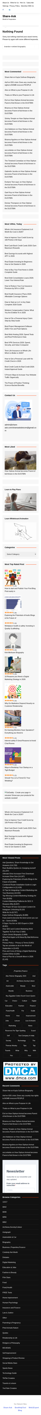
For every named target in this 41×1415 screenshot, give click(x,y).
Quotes (5, 1333)
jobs (7, 1021)
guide (33, 1011)
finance (33, 1006)
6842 (4, 1207)
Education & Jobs (9, 1267)
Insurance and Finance (11, 1308)
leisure (17, 1021)
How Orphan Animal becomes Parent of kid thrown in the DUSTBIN (18, 110)
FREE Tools (7, 1293)
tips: (25, 1045)
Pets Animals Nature (10, 1328)
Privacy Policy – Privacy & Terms (15, 943)
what (17, 1050)
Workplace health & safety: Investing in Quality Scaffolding (20, 627)
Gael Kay (8, 192)
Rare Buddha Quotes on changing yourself (19, 868)
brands (11, 991)
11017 (5, 1202)
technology (22, 1040)
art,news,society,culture (26, 981)
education (8, 1006)
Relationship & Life (10, 1338)
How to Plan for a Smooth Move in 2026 (18, 956)
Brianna (8, 108)
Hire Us (22, 3)
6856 (4, 1217)
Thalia (7, 95)
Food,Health (7, 1287)
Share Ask (9, 77)
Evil (6, 100)
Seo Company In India (26, 1035)
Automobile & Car (9, 1237)
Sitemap (5, 6)
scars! (33, 1031)
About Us (6, 3)
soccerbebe (9, 150)
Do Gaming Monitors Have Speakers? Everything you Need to (19, 731)
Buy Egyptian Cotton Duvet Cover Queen (20, 996)
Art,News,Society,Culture (12, 1227)
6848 (4, 1212)
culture (24, 1001)
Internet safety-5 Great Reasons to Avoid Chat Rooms (20, 742)
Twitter (6, 10)
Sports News (7, 1368)
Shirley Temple (10, 118)
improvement (30, 1016)
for (23, 1011)
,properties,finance (20, 971)
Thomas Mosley (11, 1045)
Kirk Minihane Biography (14, 652)
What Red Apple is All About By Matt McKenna (20, 937)
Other (5, 1318)
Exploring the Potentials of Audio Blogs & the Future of (20, 616)
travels (7, 1050)
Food (5, 1282)
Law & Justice (8, 1313)
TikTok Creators (9, 1378)
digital (34, 1001)
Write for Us (14, 3)
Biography (6, 1242)
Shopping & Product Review (13, 1358)
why (26, 1050)
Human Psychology (10, 1303)
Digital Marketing (9, 1262)
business (29, 991)
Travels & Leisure (9, 1383)
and (33, 976)
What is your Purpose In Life (22, 90)
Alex (6, 90)
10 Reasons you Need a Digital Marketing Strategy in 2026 (17, 678)
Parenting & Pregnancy (12, 1323)
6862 (4, 1222)
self (8, 1035)
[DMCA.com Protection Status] (21, 1071)
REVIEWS (7, 1348)
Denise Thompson (12, 203)
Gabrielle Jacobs (11, 171)
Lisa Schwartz (30, 1021)
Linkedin (9, 9)
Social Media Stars (10, 1363)
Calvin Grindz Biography (12, 934)
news (30, 1026)
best (33, 986)
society (8, 1040)
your (29, 1055)
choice (14, 1001)
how (18, 1016)
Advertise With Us (27, 6)
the (33, 1040)
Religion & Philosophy (11, 1343)
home (8, 1016)
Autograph (7, 1232)
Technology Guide (10, 1373)
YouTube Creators (10, 1388)
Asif (6, 82)
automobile (10, 986)
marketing (12, 1026)
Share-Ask (9, 16)
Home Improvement (10, 1298)
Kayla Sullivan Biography (25, 77)
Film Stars (6, 1277)
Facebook (3, 9)
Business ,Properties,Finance (14, 1247)
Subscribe (30, 3)
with (34, 1050)
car (6, 1001)
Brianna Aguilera (11, 140)
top (34, 1045)
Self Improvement (9, 1353)
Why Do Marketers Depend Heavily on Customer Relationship (19, 704)
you (11, 1055)
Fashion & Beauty (9, 1272)
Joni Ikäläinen (10, 129)
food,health (10, 1011)
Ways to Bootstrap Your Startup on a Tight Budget (19, 769)
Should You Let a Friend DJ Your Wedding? (17, 779)
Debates (6, 1257)
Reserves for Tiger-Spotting (15, 1031)
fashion (21, 1006)
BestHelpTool (20, 1408)
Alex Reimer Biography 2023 (16, 976)
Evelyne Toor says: (12, 182)
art (7, 981)
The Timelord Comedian (14, 161)
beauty (22, 986)
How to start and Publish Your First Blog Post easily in (20, 590)
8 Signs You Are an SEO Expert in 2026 (18, 923)
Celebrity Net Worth (10, 1252)
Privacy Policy (15, 6)
